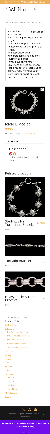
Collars (8, 370)
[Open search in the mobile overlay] (25, 317)
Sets (9, 362)
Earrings (8, 355)
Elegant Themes (24, 413)
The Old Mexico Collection (18, 336)
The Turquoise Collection (17, 332)
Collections (9, 329)
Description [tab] (13, 141)
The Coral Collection (15, 340)
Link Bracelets (25, 23)
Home (7, 23)
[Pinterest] (10, 153)
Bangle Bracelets (14, 385)
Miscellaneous (11, 393)
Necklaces (9, 359)
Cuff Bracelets (13, 381)
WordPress (25, 416)
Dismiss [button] (25, 432)
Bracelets (14, 23)
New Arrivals (10, 351)
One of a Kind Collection (17, 347)
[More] (14, 153)
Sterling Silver (10, 325)
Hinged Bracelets (14, 389)
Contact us (37, 31)
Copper (8, 397)
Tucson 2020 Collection (16, 343)
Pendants (9, 366)
